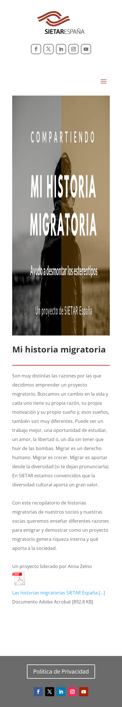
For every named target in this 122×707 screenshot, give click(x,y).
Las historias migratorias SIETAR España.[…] (58, 593)
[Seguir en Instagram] (73, 49)
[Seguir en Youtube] (86, 49)
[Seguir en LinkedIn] (61, 49)
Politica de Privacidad (61, 671)
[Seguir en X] (48, 49)
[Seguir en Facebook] (36, 49)
